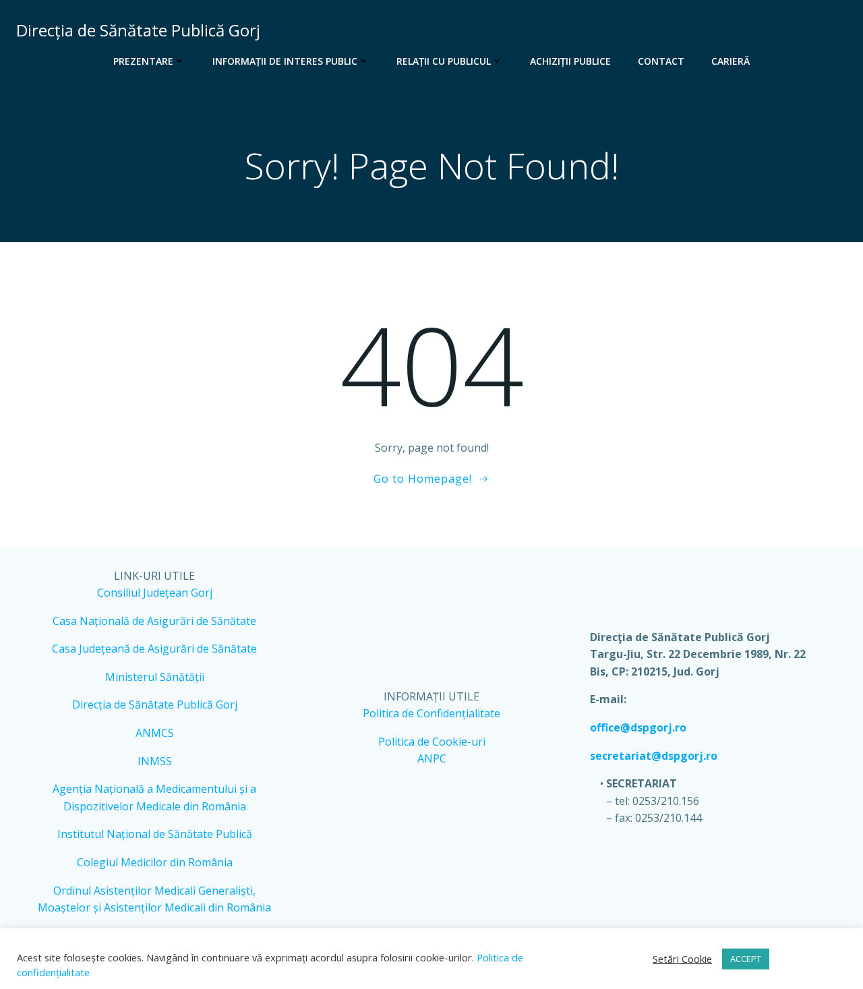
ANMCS (155, 732)
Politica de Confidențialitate (431, 713)
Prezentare (143, 61)
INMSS (155, 761)
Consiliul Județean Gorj (154, 592)
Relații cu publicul (443, 61)
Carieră (730, 61)
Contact (661, 61)
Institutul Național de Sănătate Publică (154, 834)
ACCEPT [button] (745, 959)
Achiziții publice (570, 61)
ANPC (431, 758)
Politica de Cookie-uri (431, 741)
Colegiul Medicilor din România (155, 862)
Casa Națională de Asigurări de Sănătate (154, 620)
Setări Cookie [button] (682, 958)
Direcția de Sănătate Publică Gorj (154, 704)
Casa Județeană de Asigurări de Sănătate (154, 648)
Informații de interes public (284, 61)
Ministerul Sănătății (154, 676)
